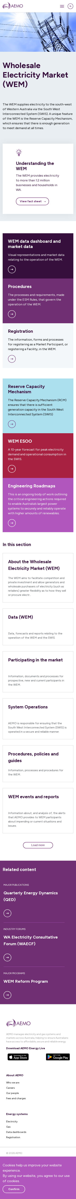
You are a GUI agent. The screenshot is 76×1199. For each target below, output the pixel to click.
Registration (13, 1137)
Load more (38, 845)
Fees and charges (16, 1098)
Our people (12, 1093)
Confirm (13, 1189)
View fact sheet (31, 201)
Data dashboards (16, 1132)
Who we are (12, 1082)
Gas (8, 1126)
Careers (10, 1087)
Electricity (11, 1121)
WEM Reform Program (26, 981)
